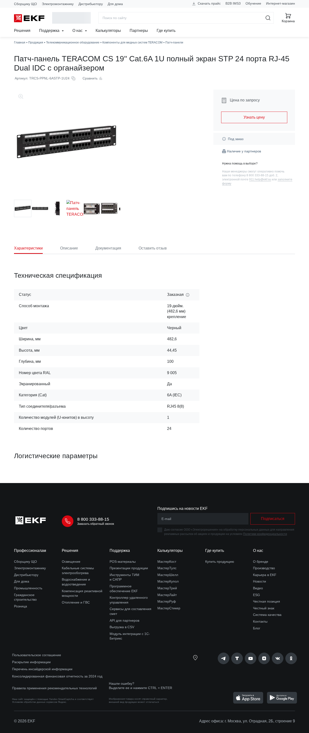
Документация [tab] (108, 248)
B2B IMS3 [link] (233, 3)
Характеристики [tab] (28, 248)
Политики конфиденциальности (265, 534)
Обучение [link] (253, 3)
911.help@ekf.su (260, 179)
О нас (78, 30)
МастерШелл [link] (167, 575)
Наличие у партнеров (244, 151)
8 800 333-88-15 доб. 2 (261, 175)
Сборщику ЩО (25, 4)
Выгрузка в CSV (122, 627)
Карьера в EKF (264, 575)
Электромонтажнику (58, 4)
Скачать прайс (209, 3)
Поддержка (49, 30)
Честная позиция (266, 601)
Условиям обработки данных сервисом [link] (34, 702)
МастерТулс (166, 568)
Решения (22, 30)
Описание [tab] (69, 248)
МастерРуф (166, 601)
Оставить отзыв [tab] (153, 248)
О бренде (260, 561)
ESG (256, 595)
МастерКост (166, 561)
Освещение (71, 561)
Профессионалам (30, 550)
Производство (264, 568)
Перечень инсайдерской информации (42, 669)
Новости (259, 581)
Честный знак (263, 608)
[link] (223, 658)
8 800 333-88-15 (93, 519)
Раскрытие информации (31, 662)
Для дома (115, 4)
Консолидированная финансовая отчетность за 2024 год (57, 676)
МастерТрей (167, 588)
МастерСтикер (168, 608)
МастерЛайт (167, 595)
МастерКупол (168, 581)
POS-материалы (123, 561)
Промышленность (28, 588)
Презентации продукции (129, 568)
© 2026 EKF (24, 721)
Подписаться (272, 519)
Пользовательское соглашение (36, 655)
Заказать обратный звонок (95, 524)
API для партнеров (124, 620)
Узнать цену (254, 117)
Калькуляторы (108, 30)
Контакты (260, 621)
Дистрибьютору (90, 4)
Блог (256, 628)
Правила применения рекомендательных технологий (54, 688)
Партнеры (139, 30)
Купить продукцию (219, 561)
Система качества (267, 615)
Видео (258, 588)
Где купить (166, 30)
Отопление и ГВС (76, 602)
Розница (20, 606)
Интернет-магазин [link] (280, 3)
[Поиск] (268, 18)
